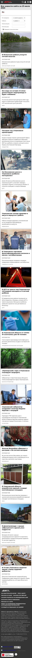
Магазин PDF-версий (19, 595)
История (5, 584)
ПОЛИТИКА (5, 423)
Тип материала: (5, 17)
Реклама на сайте (7, 601)
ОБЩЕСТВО (5, 147)
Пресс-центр (21, 593)
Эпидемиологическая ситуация (12, 345)
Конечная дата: (5, 26)
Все (3, 12)
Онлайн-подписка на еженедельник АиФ (14, 597)
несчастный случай (8, 65)
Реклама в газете (6, 595)
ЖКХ (3, 105)
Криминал (5, 461)
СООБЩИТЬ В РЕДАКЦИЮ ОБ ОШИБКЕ (12, 607)
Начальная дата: (6, 23)
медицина (5, 226)
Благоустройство (7, 381)
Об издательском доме (8, 593)
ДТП (3, 188)
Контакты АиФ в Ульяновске (10, 599)
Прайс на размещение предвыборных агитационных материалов (13, 604)
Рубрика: (4, 20)
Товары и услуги (7, 264)
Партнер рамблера (21, 650)
